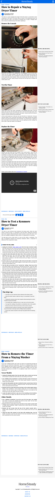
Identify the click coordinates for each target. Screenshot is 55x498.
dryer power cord (17, 247)
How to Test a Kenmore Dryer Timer (46, 51)
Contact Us (28, 496)
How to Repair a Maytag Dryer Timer (46, 286)
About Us (27, 491)
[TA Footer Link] (27, 486)
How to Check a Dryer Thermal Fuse (46, 109)
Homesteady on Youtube (21, 171)
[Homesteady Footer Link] (27, 484)
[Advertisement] (11, 202)
